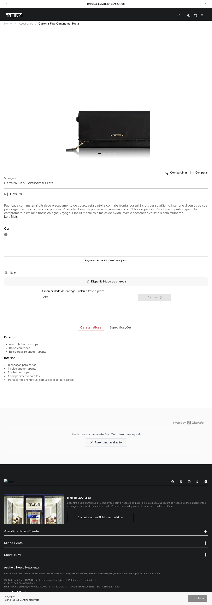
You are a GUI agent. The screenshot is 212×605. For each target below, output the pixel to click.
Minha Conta (13, 543)
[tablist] (106, 327)
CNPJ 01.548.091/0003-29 (18, 583)
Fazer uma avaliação (110, 444)
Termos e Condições (52, 580)
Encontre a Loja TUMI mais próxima (100, 517)
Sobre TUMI (12, 555)
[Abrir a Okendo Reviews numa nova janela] (188, 423)
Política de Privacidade (80, 580)
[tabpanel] (106, 369)
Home (8, 23)
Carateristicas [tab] (90, 327)
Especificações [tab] (121, 327)
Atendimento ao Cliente (21, 531)
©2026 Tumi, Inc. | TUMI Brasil (20, 580)
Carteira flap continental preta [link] (59, 23)
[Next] (205, 4)
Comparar (201, 172)
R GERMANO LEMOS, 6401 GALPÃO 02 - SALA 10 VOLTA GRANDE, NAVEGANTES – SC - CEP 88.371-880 (61, 586)
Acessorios (26, 23)
